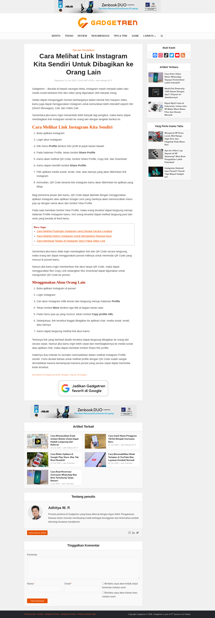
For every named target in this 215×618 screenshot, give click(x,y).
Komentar (32, 554)
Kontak (40, 614)
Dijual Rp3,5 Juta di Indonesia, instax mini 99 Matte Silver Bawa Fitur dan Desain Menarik (176, 109)
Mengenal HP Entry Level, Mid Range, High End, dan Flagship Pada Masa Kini (175, 139)
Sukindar (71, 463)
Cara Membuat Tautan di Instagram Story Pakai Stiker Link (71, 240)
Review (82, 36)
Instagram (65, 375)
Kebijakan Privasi (52, 614)
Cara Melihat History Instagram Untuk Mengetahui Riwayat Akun (74, 236)
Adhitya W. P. (106, 80)
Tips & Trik (120, 36)
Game (135, 36)
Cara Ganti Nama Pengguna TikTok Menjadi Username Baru (122, 439)
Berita (56, 36)
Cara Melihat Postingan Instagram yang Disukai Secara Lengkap (74, 231)
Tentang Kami (30, 614)
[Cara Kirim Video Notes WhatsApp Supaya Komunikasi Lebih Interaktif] (156, 77)
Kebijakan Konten (68, 614)
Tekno (69, 36)
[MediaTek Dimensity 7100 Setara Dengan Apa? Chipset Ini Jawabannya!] (156, 92)
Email (68, 583)
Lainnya (148, 36)
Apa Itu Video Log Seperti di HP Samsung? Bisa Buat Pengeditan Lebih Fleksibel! (175, 156)
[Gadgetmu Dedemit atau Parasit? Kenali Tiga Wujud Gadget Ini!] (156, 172)
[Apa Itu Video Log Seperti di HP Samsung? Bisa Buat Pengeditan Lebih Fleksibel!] (156, 154)
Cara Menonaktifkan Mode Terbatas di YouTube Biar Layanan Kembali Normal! (121, 457)
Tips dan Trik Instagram (79, 375)
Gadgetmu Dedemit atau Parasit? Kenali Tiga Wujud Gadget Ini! (175, 172)
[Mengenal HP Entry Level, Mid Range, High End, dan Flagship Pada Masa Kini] (156, 136)
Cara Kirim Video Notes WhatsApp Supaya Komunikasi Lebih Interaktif (174, 78)
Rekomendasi (100, 36)
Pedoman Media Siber (86, 614)
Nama (31, 583)
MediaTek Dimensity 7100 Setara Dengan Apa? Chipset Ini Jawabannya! (175, 92)
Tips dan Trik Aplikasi (83, 50)
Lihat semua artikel (37, 533)
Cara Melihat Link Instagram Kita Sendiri (46, 375)
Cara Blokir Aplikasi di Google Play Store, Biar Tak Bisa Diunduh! (64, 457)
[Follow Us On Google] (83, 388)
